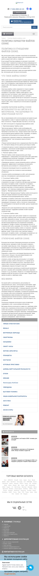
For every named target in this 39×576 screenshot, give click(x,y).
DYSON (5, 373)
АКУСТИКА (7, 401)
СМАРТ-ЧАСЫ (8, 346)
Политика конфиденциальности (11, 546)
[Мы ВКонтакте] (14, 508)
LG (12, 487)
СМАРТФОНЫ (8, 337)
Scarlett (29, 490)
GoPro (11, 483)
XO (21, 494)
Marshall (24, 487)
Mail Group (17, 487)
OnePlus (25, 488)
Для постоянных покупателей (10, 542)
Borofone (13, 482)
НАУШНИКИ (7, 342)
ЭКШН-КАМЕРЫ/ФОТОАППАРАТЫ (15, 396)
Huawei (34, 483)
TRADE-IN (5, 535)
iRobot (14, 485)
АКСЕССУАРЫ (8, 410)
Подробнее (10, 574)
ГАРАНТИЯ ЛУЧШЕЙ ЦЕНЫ (10, 534)
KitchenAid (32, 485)
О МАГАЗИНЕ (6, 526)
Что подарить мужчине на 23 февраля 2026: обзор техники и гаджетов (22, 450)
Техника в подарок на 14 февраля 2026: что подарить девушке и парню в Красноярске (24, 460)
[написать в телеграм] (31, 9)
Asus (29, 480)
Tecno (15, 492)
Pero (35, 488)
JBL (19, 485)
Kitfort (3, 487)
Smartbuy (4, 492)
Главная (4, 38)
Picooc (5, 490)
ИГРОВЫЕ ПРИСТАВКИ (11, 364)
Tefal (19, 492)
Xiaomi (17, 494)
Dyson (35, 482)
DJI (25, 482)
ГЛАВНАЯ (5, 524)
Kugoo (8, 487)
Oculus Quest (18, 488)
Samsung (23, 490)
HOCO (21, 483)
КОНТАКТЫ (6, 529)
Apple (25, 480)
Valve (31, 492)
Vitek (35, 492)
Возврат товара (7, 543)
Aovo (20, 480)
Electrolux (5, 483)
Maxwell (30, 487)
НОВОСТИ (6, 527)
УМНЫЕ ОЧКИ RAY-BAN (11, 324)
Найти (34, 27)
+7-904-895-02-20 (17, 9)
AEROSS (10, 480)
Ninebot (11, 488)
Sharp (34, 490)
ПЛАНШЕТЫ (7, 355)
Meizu (35, 487)
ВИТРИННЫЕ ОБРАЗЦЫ (11, 333)
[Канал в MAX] (25, 508)
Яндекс (25, 494)
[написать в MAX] (28, 9)
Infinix (10, 485)
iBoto (5, 485)
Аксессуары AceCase (10, 382)
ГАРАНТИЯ (6, 531)
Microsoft (5, 488)
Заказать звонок (20, 12)
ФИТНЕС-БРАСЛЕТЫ (10, 351)
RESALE (6, 328)
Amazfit (16, 480)
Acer (5, 480)
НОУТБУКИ (7, 360)
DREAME (6, 378)
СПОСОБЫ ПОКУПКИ (9, 532)
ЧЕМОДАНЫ (7, 387)
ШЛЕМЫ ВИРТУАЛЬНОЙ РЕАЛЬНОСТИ (16, 369)
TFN (23, 492)
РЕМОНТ (6, 405)
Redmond (16, 490)
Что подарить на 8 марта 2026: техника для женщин (24, 439)
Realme (10, 490)
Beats (33, 480)
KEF (26, 485)
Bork (8, 482)
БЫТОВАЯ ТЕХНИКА (10, 392)
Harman (16, 483)
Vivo (13, 494)
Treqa (27, 492)
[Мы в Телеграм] (19, 508)
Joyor (22, 485)
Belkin (4, 482)
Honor (26, 483)
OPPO (30, 488)
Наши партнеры (7, 545)
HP (30, 483)
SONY (10, 492)
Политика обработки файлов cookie (12, 548)
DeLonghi (19, 482)
